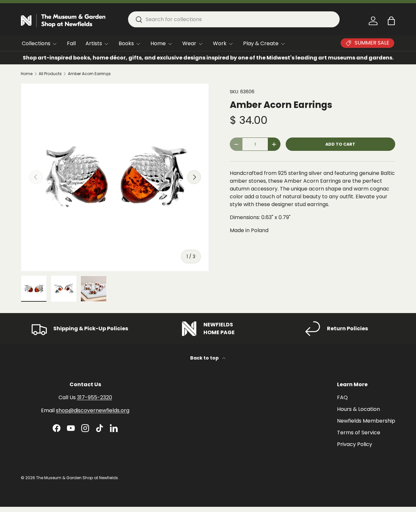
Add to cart (340, 144)
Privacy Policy (354, 444)
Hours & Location (358, 409)
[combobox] (234, 19)
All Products (50, 74)
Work (220, 43)
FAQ (342, 397)
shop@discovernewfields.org (92, 410)
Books (126, 43)
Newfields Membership (366, 421)
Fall (71, 43)
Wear (189, 43)
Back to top (205, 358)
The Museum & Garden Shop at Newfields (77, 477)
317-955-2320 (94, 397)
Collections (36, 43)
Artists (93, 43)
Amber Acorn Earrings (89, 74)
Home (158, 43)
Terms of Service (358, 432)
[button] (391, 21)
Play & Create (261, 43)
